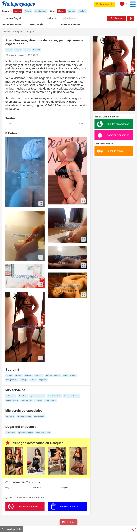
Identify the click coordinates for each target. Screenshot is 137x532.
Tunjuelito (65, 487)
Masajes (28, 11)
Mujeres (61, 11)
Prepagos (17, 11)
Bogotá (8, 487)
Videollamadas (40, 11)
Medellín (37, 487)
